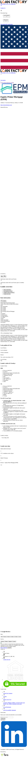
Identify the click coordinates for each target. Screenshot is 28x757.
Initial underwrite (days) (6, 448)
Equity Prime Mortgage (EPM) (7, 82)
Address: (3, 102)
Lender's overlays (4, 435)
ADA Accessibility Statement (9, 710)
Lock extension (4, 350)
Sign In (2, 24)
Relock (2, 354)
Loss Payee (3, 322)
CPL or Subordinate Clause (6, 333)
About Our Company (7, 693)
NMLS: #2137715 (7, 699)
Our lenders (3, 80)
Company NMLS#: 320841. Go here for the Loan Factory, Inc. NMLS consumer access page (14, 703)
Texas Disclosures (7, 707)
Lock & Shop (3, 359)
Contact (5, 696)
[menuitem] (6, 16)
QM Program (3, 300)
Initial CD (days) (4, 458)
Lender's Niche (4, 365)
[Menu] (1, 74)
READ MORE (4, 647)
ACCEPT (9, 647)
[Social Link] (14, 747)
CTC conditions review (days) (7, 453)
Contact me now (6, 659)
